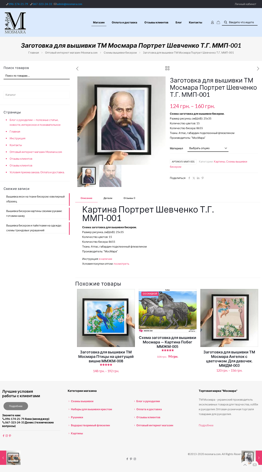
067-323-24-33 (42, 4)
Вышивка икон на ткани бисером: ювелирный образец (35, 199)
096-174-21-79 (18, 4)
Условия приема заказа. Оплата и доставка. (37, 172)
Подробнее (206, 425)
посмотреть (121, 263)
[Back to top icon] (245, 464)
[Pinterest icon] (131, 458)
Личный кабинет (245, 4)
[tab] (86, 198)
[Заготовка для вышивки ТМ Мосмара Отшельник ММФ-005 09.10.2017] (10, 458)
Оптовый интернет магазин (154, 425)
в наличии (105, 258)
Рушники (77, 417)
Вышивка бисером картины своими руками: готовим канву (34, 213)
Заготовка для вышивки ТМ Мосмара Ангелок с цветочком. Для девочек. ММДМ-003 (229, 359)
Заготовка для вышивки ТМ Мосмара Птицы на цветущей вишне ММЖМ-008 (106, 356)
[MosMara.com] (15, 22)
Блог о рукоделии (148, 401)
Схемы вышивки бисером (120, 52)
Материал (176, 148)
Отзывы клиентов (21, 158)
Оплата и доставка (149, 409)
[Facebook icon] (127, 458)
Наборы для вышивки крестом (91, 409)
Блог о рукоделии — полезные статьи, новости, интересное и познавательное (35, 122)
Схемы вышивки (82, 401)
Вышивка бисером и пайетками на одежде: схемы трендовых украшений (34, 228)
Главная (33, 52)
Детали (108, 198)
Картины (219, 161)
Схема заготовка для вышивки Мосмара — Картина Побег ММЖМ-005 (167, 342)
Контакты (16, 145)
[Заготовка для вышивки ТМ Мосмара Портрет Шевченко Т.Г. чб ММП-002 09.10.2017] (252, 458)
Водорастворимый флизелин (90, 425)
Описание (86, 198)
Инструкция (17, 138)
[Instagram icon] (134, 458)
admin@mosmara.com (69, 4)
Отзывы (129, 198)
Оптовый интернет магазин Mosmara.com (71, 52)
